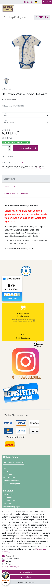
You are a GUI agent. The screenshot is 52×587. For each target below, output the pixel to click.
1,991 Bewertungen (23, 338)
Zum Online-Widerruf (15, 463)
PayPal (8, 561)
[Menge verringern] (9, 149)
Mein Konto (7, 497)
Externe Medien (12, 558)
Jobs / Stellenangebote (12, 484)
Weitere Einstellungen (10, 566)
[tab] (26, 179)
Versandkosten (22, 163)
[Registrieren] (32, 2)
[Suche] (42, 17)
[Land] (36, 2)
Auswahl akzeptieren (26, 582)
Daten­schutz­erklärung (11, 480)
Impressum (7, 474)
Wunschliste (8, 156)
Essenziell (10, 556)
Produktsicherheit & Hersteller (16, 193)
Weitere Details (10, 186)
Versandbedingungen (38, 168)
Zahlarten (7, 503)
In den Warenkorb (24, 148)
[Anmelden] (28, 2)
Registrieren (7, 494)
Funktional (10, 564)
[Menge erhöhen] (9, 146)
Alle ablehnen (26, 577)
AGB (4, 468)
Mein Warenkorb (9, 500)
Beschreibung (9, 179)
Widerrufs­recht (9, 477)
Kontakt (6, 471)
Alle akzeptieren (26, 572)
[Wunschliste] (40, 2)
